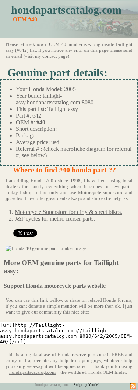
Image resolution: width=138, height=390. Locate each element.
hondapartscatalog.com (66, 10)
